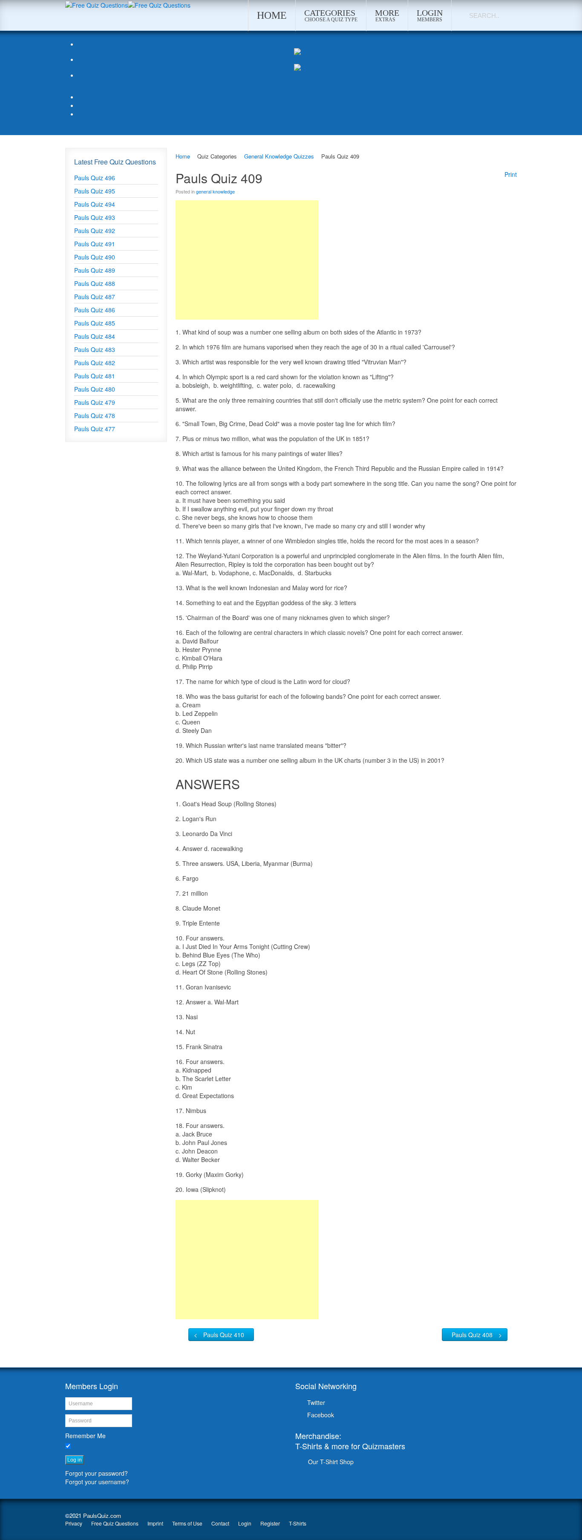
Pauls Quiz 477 (94, 428)
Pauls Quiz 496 (94, 177)
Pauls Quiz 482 (94, 362)
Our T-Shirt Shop (331, 1461)
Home (183, 156)
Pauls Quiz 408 (472, 1334)
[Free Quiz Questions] (96, 4)
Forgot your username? (97, 1481)
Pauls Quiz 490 (94, 257)
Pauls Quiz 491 (94, 243)
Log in (74, 1460)
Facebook (320, 1414)
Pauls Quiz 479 (94, 402)
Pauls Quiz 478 (94, 415)
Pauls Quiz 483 (94, 349)
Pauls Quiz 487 (94, 296)
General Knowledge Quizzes (279, 156)
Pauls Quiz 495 (94, 191)
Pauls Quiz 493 (94, 217)
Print (510, 174)
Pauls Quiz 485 (94, 323)
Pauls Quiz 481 (94, 376)
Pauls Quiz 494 (94, 204)
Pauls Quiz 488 (94, 283)
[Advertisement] (247, 260)
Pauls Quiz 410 (223, 1334)
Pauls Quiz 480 (94, 389)
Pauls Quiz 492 (94, 230)
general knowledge (215, 191)
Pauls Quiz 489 (94, 270)
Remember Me (85, 1435)
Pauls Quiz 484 (94, 336)
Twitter (316, 1402)
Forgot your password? (96, 1473)
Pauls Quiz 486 (94, 310)
